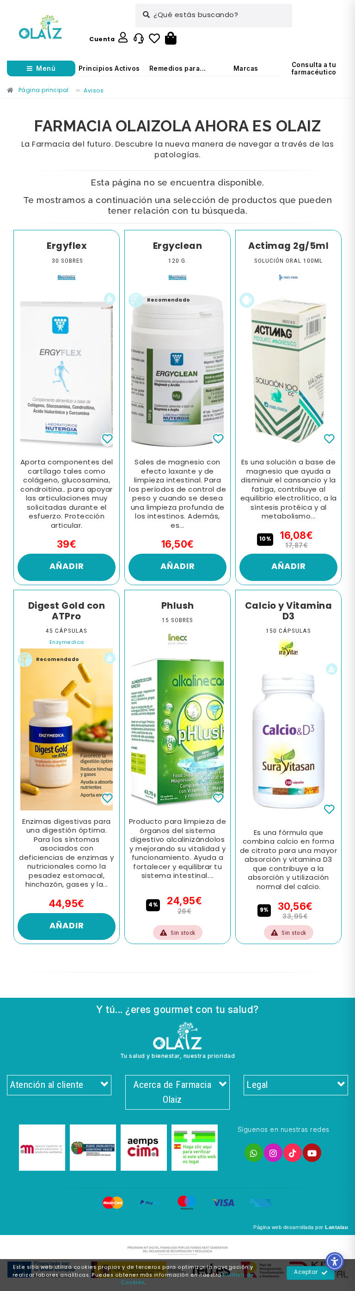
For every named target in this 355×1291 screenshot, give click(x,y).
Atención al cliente (47, 1084)
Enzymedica (66, 643)
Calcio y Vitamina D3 (288, 612)
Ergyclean (177, 246)
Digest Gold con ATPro (66, 612)
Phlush (177, 606)
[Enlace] (40, 27)
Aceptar (306, 1272)
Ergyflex (66, 246)
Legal (257, 1084)
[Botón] (171, 38)
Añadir (66, 567)
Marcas (245, 68)
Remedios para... (177, 68)
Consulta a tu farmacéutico (314, 68)
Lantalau (336, 1227)
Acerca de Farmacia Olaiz (172, 1092)
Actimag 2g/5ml (288, 246)
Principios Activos (109, 68)
